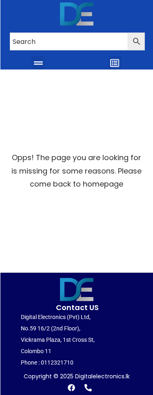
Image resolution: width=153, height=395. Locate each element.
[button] (38, 62)
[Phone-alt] (88, 387)
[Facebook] (71, 387)
